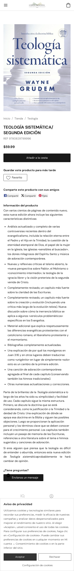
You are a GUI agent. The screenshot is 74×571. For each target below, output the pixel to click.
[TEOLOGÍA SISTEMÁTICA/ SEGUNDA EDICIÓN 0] (37, 67)
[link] (37, 564)
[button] (37, 5)
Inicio (6, 118)
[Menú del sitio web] (5, 5)
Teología (32, 118)
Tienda (18, 118)
